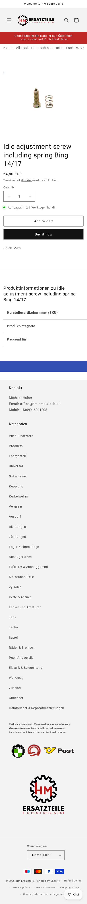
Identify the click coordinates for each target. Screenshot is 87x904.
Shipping (26, 180)
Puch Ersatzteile (21, 436)
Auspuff (15, 516)
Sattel (13, 637)
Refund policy (72, 880)
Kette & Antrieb (20, 597)
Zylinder (15, 587)
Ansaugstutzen (20, 557)
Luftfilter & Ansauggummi (28, 567)
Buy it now (43, 234)
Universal (16, 466)
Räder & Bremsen (22, 647)
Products (16, 446)
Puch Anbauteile (21, 657)
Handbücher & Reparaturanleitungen (36, 708)
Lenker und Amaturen (25, 607)
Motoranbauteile (21, 577)
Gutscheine (17, 476)
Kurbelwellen (18, 496)
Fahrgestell (17, 456)
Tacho (13, 627)
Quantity (8, 187)
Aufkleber (16, 698)
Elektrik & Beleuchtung (26, 667)
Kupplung (16, 486)
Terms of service (44, 887)
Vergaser (16, 506)
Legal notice (60, 894)
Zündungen (17, 537)
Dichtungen (17, 526)
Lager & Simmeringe (24, 547)
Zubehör (15, 688)
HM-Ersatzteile (25, 880)
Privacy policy (21, 887)
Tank (12, 617)
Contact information (35, 894)
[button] (9, 20)
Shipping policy (69, 887)
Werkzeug (16, 677)
